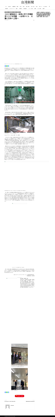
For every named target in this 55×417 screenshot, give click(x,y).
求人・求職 (39, 8)
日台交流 (9, 6)
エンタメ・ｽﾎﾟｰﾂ (11, 8)
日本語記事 (24, 8)
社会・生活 (32, 6)
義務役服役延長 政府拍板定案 (30, 401)
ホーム (6, 6)
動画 (16, 8)
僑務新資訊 (14, 6)
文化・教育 (45, 6)
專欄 (35, 8)
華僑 (17, 6)
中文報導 (20, 8)
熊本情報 (6, 8)
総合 (36, 6)
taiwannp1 (12, 405)
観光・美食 (27, 6)
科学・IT (40, 6)
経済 (23, 6)
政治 (20, 6)
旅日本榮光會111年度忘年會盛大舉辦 (10, 401)
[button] (49, 6)
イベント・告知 (30, 8)
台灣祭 (43, 8)
